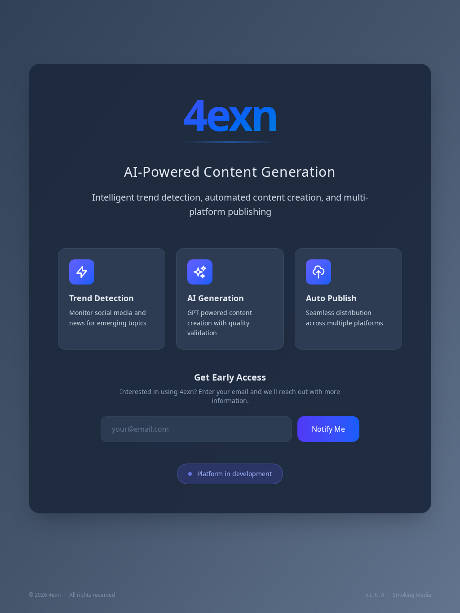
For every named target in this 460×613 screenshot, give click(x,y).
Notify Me (328, 429)
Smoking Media (412, 595)
